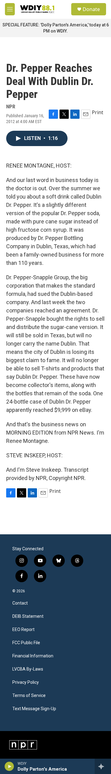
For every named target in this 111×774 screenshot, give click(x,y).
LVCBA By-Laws (27, 669)
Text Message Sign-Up (34, 708)
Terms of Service (29, 695)
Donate (91, 9)
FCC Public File (26, 642)
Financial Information (32, 656)
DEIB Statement (27, 616)
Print (97, 112)
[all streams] (103, 766)
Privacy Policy (25, 682)
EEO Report (23, 629)
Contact (20, 603)
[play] (9, 766)
